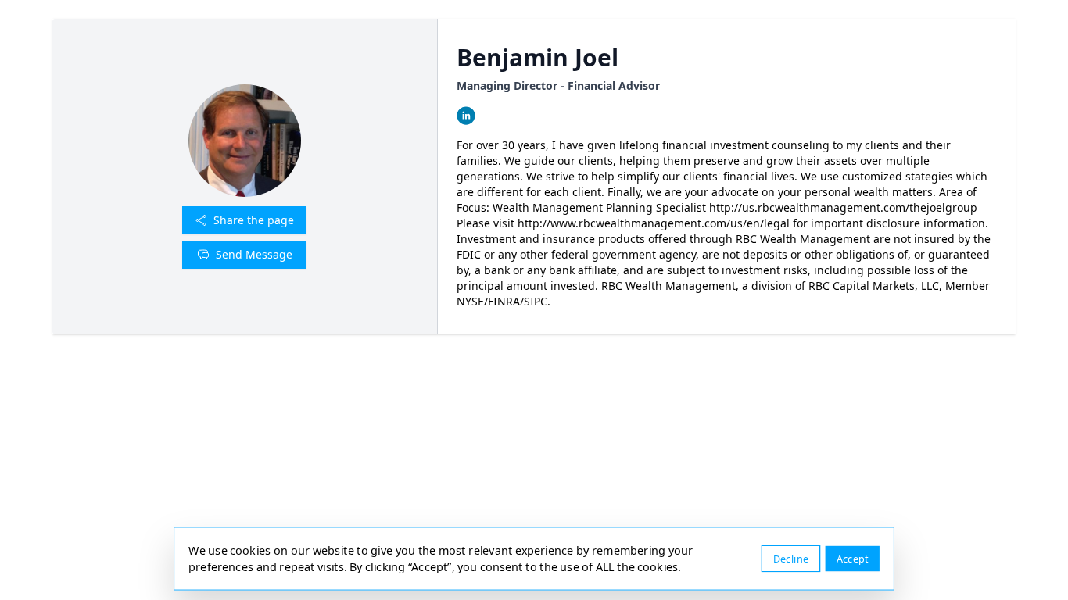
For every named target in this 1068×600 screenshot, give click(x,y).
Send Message (254, 254)
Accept (853, 558)
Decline (790, 558)
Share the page (253, 219)
